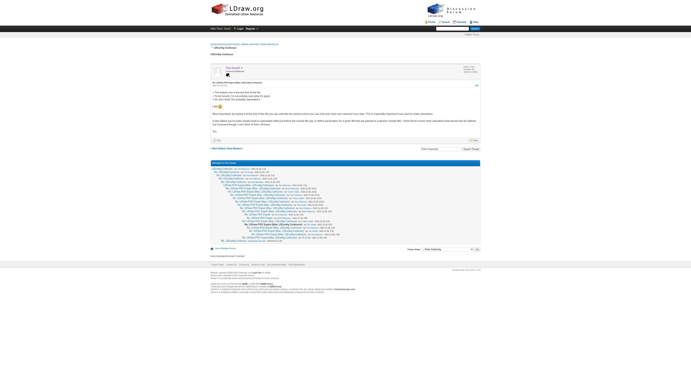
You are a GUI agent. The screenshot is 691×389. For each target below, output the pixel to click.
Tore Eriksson (243, 169)
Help (475, 22)
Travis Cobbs (293, 192)
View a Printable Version (225, 248)
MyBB (245, 284)
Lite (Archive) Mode (276, 264)
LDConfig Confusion (222, 168)
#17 (476, 85)
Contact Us (231, 264)
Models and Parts (250, 44)
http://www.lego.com (345, 289)
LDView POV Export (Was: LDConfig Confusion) (248, 185)
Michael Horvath (258, 241)
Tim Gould (248, 172)
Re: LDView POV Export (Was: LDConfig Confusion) (253, 188)
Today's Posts (471, 34)
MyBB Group (267, 284)
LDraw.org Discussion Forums (225, 44)
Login (240, 28)
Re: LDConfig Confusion (226, 172)
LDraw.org (244, 264)
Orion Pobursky (292, 188)
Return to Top (258, 264)
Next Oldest (219, 148)
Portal (431, 22)
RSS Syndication (296, 264)
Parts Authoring (268, 44)
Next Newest (234, 148)
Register (250, 28)
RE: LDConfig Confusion (234, 241)
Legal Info (256, 273)
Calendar (461, 22)
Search (446, 22)
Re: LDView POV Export (257, 214)
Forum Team (217, 264)
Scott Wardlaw (257, 182)
